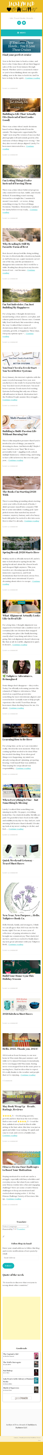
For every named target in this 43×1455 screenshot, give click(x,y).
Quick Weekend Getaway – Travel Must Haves (18, 862)
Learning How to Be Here (17, 739)
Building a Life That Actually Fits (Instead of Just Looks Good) (19, 117)
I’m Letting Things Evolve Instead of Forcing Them (17, 182)
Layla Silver (8, 1364)
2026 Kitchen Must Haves (18, 1014)
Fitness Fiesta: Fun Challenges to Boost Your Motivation (21, 1168)
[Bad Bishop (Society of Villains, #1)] (36, 1375)
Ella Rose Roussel (9, 1356)
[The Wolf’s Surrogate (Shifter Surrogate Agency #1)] (36, 1366)
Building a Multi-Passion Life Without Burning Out (19, 432)
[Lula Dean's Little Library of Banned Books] (36, 1383)
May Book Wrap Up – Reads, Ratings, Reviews (19, 1108)
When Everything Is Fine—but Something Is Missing (20, 801)
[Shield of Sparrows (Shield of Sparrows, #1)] (36, 1392)
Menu (23, 33)
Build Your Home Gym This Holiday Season (18, 977)
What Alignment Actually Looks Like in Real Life (21, 617)
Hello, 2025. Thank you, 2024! (20, 1048)
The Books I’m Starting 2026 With (19, 493)
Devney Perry (8, 1390)
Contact (16, 1437)
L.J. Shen (7, 1373)
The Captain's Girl (10, 1354)
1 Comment (7, 1080)
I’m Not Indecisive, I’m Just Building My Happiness (18, 306)
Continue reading (32, 78)
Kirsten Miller (8, 1384)
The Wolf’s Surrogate (12, 1362)
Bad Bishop (7, 1370)
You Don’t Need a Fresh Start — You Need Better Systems (21, 369)
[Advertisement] (21, 1318)
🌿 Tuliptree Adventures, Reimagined (18, 677)
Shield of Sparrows (11, 1388)
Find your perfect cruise (17, 54)
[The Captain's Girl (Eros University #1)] (36, 1359)
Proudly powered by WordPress (28, 1437)
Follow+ (8, 1266)
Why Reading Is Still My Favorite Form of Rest (16, 245)
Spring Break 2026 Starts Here (21, 552)
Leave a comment (10, 88)
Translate (21, 1229)
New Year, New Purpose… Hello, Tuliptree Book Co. (21, 917)
